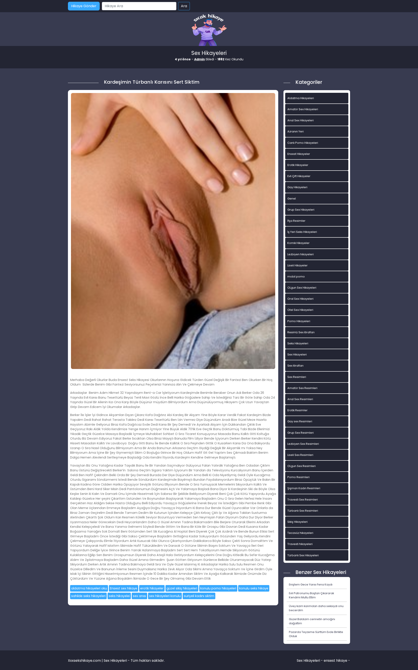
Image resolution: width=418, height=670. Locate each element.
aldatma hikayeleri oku (89, 588)
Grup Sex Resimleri (300, 433)
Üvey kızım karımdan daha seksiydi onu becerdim (316, 608)
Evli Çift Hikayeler (298, 176)
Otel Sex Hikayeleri (300, 310)
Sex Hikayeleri (297, 354)
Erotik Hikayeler (297, 165)
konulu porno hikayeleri (218, 588)
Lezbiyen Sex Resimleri (303, 444)
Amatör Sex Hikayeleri (302, 109)
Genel (291, 198)
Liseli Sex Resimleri (300, 455)
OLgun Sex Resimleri (301, 466)
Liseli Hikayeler (297, 265)
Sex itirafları (295, 365)
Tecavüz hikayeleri (300, 533)
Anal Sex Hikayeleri (300, 120)
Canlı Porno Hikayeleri (302, 143)
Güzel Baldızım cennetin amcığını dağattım (312, 621)
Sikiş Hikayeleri (297, 522)
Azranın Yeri (295, 131)
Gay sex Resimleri (299, 421)
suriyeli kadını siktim (199, 596)
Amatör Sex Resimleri (302, 388)
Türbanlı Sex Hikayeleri (303, 555)
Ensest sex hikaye (123, 588)
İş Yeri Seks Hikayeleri (302, 232)
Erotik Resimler (297, 410)
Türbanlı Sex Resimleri (302, 511)
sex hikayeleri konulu (165, 596)
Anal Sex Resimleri (300, 399)
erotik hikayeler (151, 588)
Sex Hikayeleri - (310, 660)
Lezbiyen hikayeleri (300, 254)
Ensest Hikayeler (298, 154)
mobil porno (296, 276)
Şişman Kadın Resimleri (303, 488)
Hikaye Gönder (83, 5)
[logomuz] (209, 30)
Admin (199, 59)
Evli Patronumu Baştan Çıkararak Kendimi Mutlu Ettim (311, 595)
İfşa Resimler (296, 221)
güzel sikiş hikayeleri (182, 588)
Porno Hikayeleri (298, 321)
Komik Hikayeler (298, 243)
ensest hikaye (335, 660)
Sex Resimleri (296, 377)
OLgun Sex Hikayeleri (301, 287)
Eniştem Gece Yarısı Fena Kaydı (310, 584)
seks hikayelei (119, 596)
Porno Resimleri (298, 477)
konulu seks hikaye (253, 588)
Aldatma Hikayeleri (300, 98)
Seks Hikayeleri (297, 343)
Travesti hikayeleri (300, 544)
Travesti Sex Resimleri (302, 499)
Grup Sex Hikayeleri (300, 209)
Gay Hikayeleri (297, 187)
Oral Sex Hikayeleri (300, 299)
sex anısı (139, 596)
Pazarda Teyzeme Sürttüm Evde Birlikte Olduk (316, 634)
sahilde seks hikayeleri (88, 596)
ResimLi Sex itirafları (301, 332)
